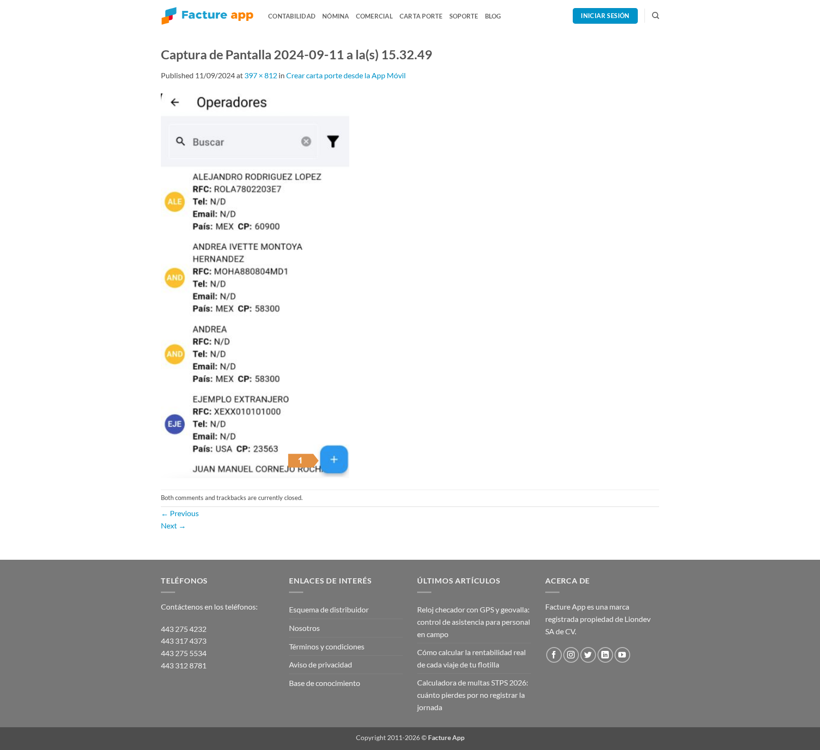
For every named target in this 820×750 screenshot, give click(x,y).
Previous (180, 513)
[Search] (655, 16)
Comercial (374, 16)
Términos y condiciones (326, 646)
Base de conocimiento (324, 682)
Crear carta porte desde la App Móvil (346, 75)
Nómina (335, 16)
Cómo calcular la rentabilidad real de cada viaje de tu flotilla (471, 658)
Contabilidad (292, 16)
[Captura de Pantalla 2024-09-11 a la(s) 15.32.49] (255, 284)
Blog (493, 16)
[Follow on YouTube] (622, 655)
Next (173, 525)
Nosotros (304, 627)
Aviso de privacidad (320, 664)
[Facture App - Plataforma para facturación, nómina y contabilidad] (207, 16)
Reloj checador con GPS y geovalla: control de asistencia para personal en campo (473, 621)
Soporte (463, 16)
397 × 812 (260, 75)
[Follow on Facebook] (554, 655)
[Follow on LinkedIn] (605, 655)
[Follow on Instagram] (571, 655)
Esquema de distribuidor (329, 609)
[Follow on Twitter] (588, 655)
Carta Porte (421, 16)
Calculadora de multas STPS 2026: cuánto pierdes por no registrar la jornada (472, 694)
